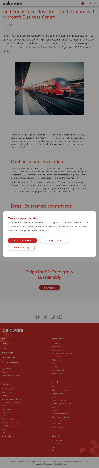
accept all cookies (22, 240)
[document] (49, 234)
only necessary (21, 247)
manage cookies (54, 240)
